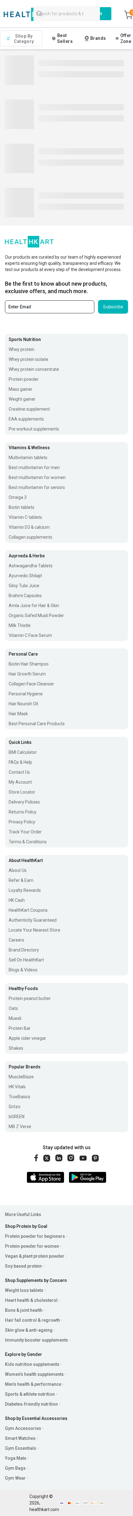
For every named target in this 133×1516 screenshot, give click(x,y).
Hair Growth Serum (27, 673)
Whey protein (21, 349)
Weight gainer (22, 399)
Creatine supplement (29, 409)
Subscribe (113, 306)
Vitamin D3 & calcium (29, 527)
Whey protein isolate (28, 359)
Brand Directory (24, 949)
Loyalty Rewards (25, 890)
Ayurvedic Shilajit (25, 575)
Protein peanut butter (30, 998)
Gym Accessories (23, 1428)
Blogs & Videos (23, 969)
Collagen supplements (30, 537)
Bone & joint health (23, 1310)
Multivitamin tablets (28, 457)
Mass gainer (20, 389)
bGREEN (16, 1116)
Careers (16, 940)
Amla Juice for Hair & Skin (34, 605)
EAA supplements (26, 419)
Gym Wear (15, 1478)
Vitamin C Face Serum (30, 635)
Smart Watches (20, 1438)
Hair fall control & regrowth (32, 1320)
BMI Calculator (23, 752)
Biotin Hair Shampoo (29, 663)
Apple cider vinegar (27, 1038)
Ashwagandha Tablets (31, 565)
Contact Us (19, 772)
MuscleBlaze (21, 1076)
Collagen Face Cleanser (31, 683)
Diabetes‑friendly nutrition (31, 1404)
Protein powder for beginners (35, 1236)
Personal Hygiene (26, 693)
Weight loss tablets (24, 1290)
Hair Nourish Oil (23, 703)
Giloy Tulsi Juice (24, 585)
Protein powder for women (32, 1246)
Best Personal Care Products (37, 723)
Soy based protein (23, 1266)
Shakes (16, 1048)
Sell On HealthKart (26, 959)
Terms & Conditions (28, 841)
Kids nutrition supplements (32, 1364)
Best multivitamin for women (37, 477)
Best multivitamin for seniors (37, 487)
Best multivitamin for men (34, 467)
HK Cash (17, 900)
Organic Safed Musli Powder (36, 615)
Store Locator (22, 792)
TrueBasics (19, 1096)
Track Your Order (25, 831)
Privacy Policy (22, 821)
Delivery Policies (24, 801)
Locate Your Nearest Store (34, 930)
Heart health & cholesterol (31, 1300)
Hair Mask (18, 713)
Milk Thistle (20, 625)
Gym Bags (15, 1468)
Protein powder (24, 379)
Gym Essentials (20, 1448)
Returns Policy (22, 811)
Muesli (15, 1018)
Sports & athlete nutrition (30, 1394)
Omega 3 (18, 497)
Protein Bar (20, 1028)
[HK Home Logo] (32, 14)
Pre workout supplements (34, 428)
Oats (13, 1008)
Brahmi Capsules (25, 595)
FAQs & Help (20, 762)
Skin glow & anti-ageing (29, 1330)
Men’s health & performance (33, 1384)
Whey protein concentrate (34, 369)
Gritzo (14, 1106)
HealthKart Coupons (28, 910)
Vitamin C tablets (25, 517)
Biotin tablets (21, 507)
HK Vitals (17, 1086)
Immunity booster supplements (36, 1340)
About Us (18, 870)
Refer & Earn (21, 880)
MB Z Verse (20, 1126)
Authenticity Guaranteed (33, 920)
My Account (20, 782)
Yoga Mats (15, 1458)
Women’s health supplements (34, 1374)
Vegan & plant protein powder (34, 1256)
